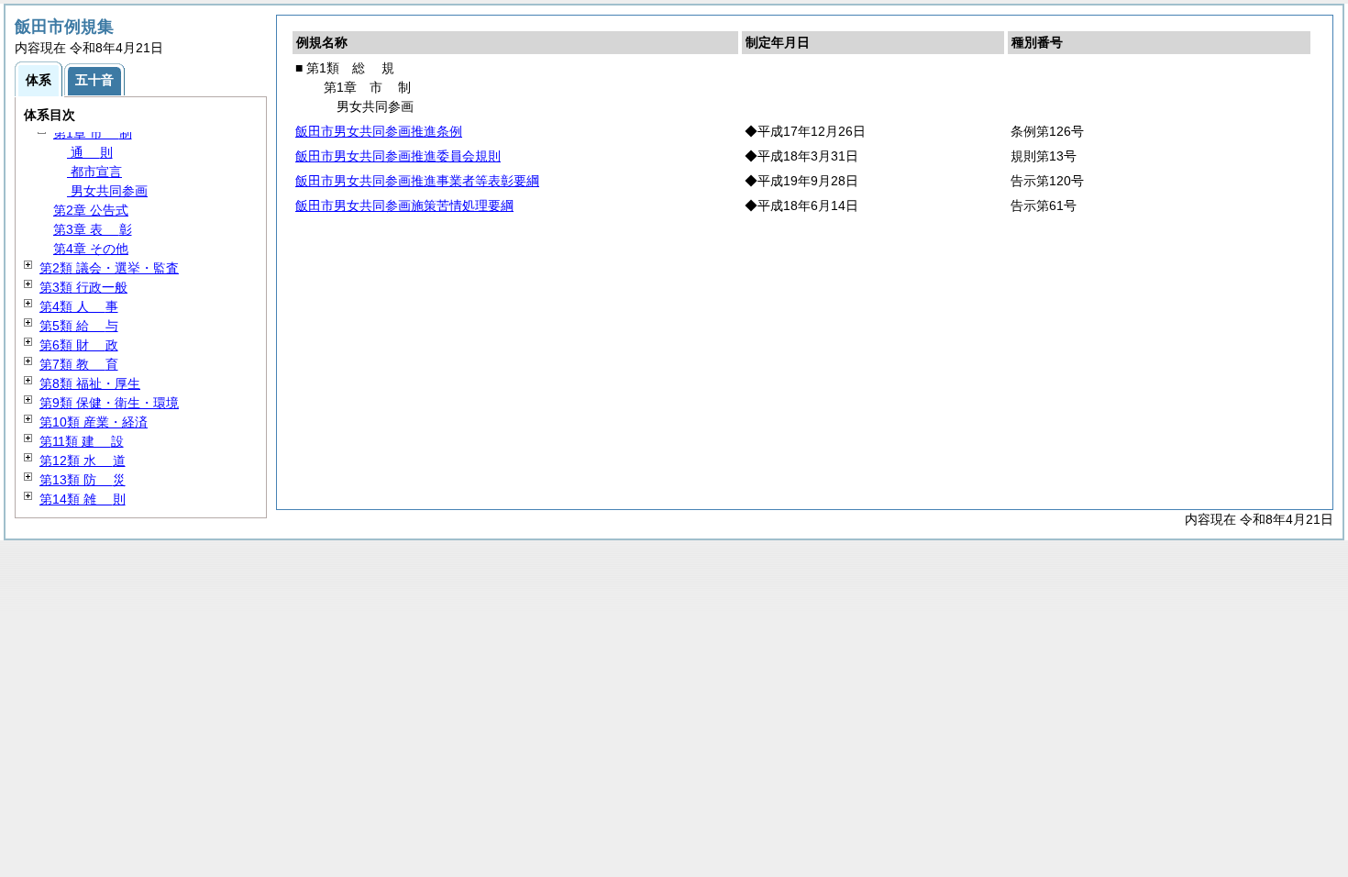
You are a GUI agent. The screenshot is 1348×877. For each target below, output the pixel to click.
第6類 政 (78, 345)
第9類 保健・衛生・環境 (109, 402)
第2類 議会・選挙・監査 (109, 268)
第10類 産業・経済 (93, 422)
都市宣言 (94, 171)
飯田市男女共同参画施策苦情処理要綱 (404, 205)
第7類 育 (78, 364)
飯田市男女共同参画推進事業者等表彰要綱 (417, 180)
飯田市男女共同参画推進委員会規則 (398, 156)
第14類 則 (82, 499)
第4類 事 (78, 306)
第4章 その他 (90, 248)
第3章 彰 (92, 229)
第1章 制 (92, 133)
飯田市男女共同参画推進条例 (378, 131)
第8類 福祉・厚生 (89, 383)
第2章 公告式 (90, 210)
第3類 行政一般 (83, 287)
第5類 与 (78, 325)
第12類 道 (82, 460)
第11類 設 (81, 441)
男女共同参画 (107, 190)
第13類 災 (82, 479)
